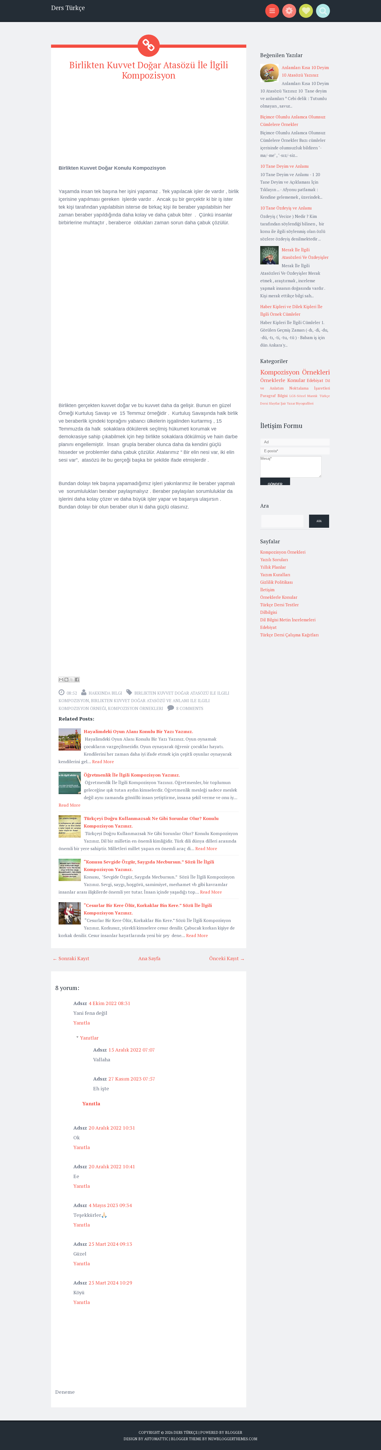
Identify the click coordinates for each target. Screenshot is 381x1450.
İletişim (267, 589)
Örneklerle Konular (282, 380)
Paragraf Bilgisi (274, 395)
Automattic (156, 1438)
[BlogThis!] (66, 679)
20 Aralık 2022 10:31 (112, 1127)
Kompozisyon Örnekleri (135, 708)
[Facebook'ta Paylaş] (77, 679)
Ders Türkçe (68, 7)
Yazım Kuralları (275, 574)
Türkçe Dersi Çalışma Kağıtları (289, 635)
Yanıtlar (89, 1037)
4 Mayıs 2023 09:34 (110, 1205)
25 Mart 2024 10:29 (110, 1282)
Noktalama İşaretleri (309, 388)
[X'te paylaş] (71, 679)
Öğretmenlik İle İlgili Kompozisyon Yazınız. (132, 775)
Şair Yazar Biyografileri (297, 403)
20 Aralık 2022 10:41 (112, 1166)
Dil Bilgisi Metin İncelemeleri (287, 619)
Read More (103, 761)
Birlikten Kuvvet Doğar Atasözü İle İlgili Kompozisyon (148, 70)
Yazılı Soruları (274, 559)
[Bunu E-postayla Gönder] (61, 679)
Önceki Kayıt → (227, 958)
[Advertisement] (149, 125)
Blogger (233, 1432)
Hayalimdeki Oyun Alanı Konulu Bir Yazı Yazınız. (138, 731)
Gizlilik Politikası (276, 582)
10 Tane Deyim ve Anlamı (284, 166)
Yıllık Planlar (273, 567)
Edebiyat (315, 380)
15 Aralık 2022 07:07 (131, 1049)
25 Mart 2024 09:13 (110, 1243)
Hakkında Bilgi (105, 693)
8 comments (189, 708)
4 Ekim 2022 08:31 (110, 1003)
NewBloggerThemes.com (232, 1438)
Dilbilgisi (268, 612)
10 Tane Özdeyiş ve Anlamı (286, 208)
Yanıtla (81, 1022)
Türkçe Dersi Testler (279, 604)
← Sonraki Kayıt (70, 958)
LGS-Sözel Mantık (304, 396)
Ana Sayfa (149, 958)
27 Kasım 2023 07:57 (131, 1078)
